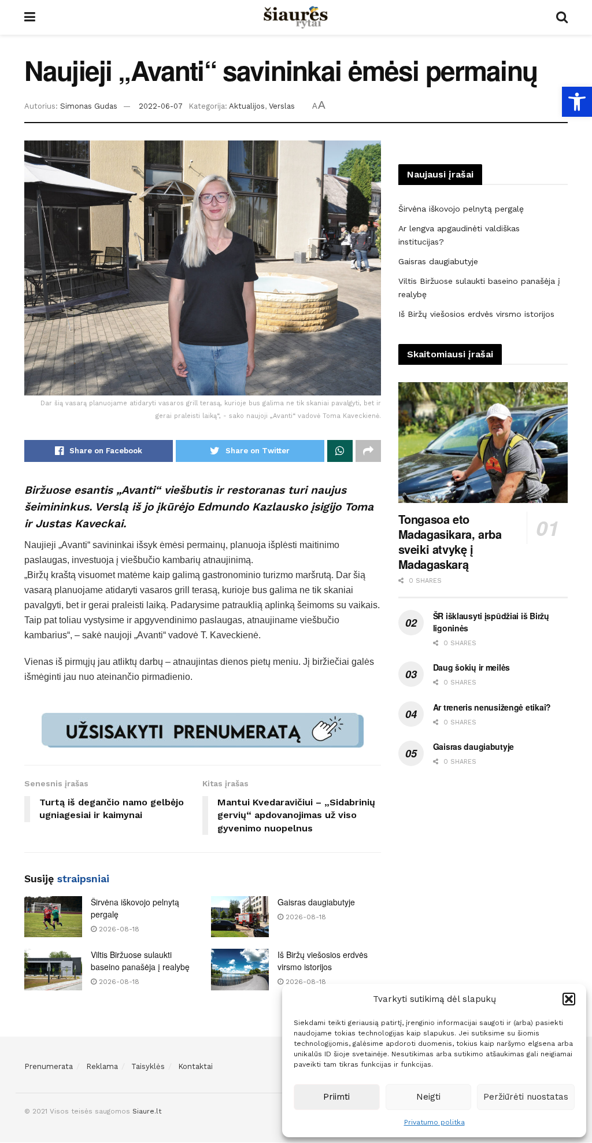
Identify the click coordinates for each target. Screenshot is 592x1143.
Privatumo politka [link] (434, 1122)
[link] (577, 102)
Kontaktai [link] (195, 1066)
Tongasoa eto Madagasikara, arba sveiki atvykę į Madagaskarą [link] (450, 541)
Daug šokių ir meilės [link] (471, 667)
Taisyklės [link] (148, 1066)
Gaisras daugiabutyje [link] (316, 902)
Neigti (428, 1097)
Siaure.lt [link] (146, 1111)
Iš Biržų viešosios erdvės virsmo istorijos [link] (323, 960)
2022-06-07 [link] (161, 106)
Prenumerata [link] (48, 1066)
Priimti (336, 1097)
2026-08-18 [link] (118, 929)
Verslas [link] (282, 106)
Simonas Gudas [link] (88, 106)
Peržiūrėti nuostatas (525, 1097)
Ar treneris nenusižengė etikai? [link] (492, 707)
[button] (569, 999)
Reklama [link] (102, 1066)
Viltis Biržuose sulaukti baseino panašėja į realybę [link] (140, 960)
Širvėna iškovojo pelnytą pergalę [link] (461, 208)
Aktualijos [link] (247, 106)
